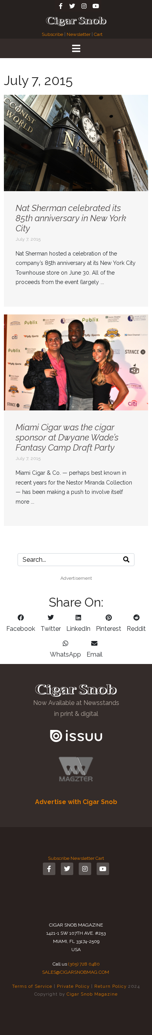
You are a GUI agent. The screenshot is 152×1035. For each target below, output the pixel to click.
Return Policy (110, 986)
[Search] (126, 560)
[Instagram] (84, 6)
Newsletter (78, 34)
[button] (20, 623)
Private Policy (73, 986)
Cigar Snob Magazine (92, 994)
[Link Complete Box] (76, 201)
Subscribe (53, 34)
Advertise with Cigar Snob (76, 802)
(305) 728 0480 (84, 964)
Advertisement (76, 578)
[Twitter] (72, 6)
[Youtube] (95, 6)
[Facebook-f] (60, 6)
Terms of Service (32, 986)
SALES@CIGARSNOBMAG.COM (75, 972)
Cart (98, 34)
